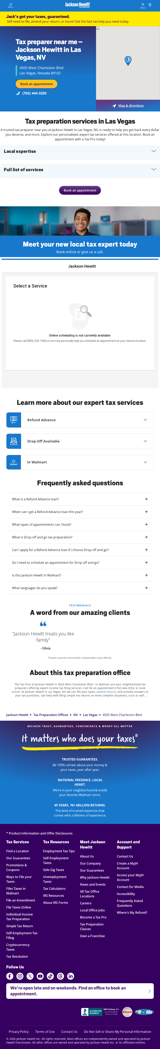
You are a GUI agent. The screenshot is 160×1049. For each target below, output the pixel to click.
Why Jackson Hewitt (94, 877)
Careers (86, 903)
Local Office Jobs (92, 910)
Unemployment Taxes (54, 879)
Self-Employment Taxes (55, 860)
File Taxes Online (20, 907)
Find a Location (20, 851)
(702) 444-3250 (34, 93)
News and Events (93, 884)
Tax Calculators (54, 888)
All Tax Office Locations (89, 893)
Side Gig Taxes (53, 869)
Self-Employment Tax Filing (21, 935)
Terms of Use (45, 1031)
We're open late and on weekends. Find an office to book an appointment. (66, 989)
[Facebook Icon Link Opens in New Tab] (9, 977)
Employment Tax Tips (59, 851)
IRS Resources (53, 895)
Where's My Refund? (132, 912)
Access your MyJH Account (130, 877)
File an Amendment (20, 900)
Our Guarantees (20, 858)
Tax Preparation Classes (92, 926)
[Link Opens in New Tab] (100, 1012)
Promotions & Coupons (20, 867)
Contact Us (125, 856)
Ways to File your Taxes (20, 879)
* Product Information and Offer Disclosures (39, 833)
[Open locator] (150, 5)
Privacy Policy (19, 1031)
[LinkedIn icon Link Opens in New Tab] (70, 978)
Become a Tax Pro (93, 917)
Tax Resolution (20, 956)
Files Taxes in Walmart (20, 890)
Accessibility (126, 893)
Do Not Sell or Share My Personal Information (117, 1031)
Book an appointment (36, 84)
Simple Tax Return (20, 926)
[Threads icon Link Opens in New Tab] (60, 977)
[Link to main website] (78, 5)
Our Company (90, 863)
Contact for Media (130, 886)
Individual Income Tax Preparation (20, 916)
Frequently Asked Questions (130, 903)
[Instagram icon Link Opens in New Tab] (19, 977)
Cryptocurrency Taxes (20, 947)
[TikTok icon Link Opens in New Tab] (50, 977)
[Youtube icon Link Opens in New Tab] (40, 977)
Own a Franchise (92, 936)
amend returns (106, 692)
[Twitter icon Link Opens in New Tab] (30, 977)
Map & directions (128, 106)
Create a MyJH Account (127, 865)
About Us (87, 856)
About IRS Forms (55, 902)
